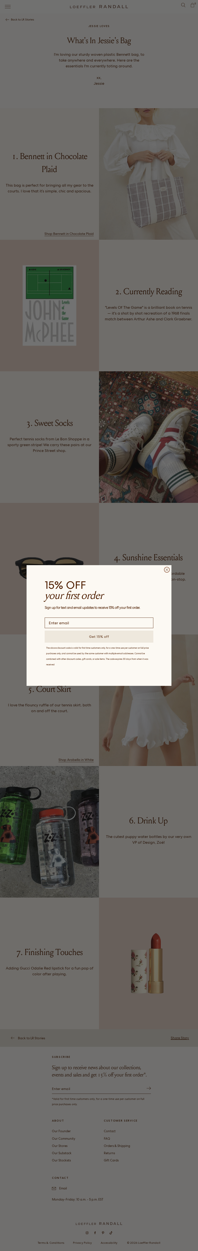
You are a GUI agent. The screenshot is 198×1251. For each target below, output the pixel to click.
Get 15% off (99, 636)
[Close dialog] (167, 569)
